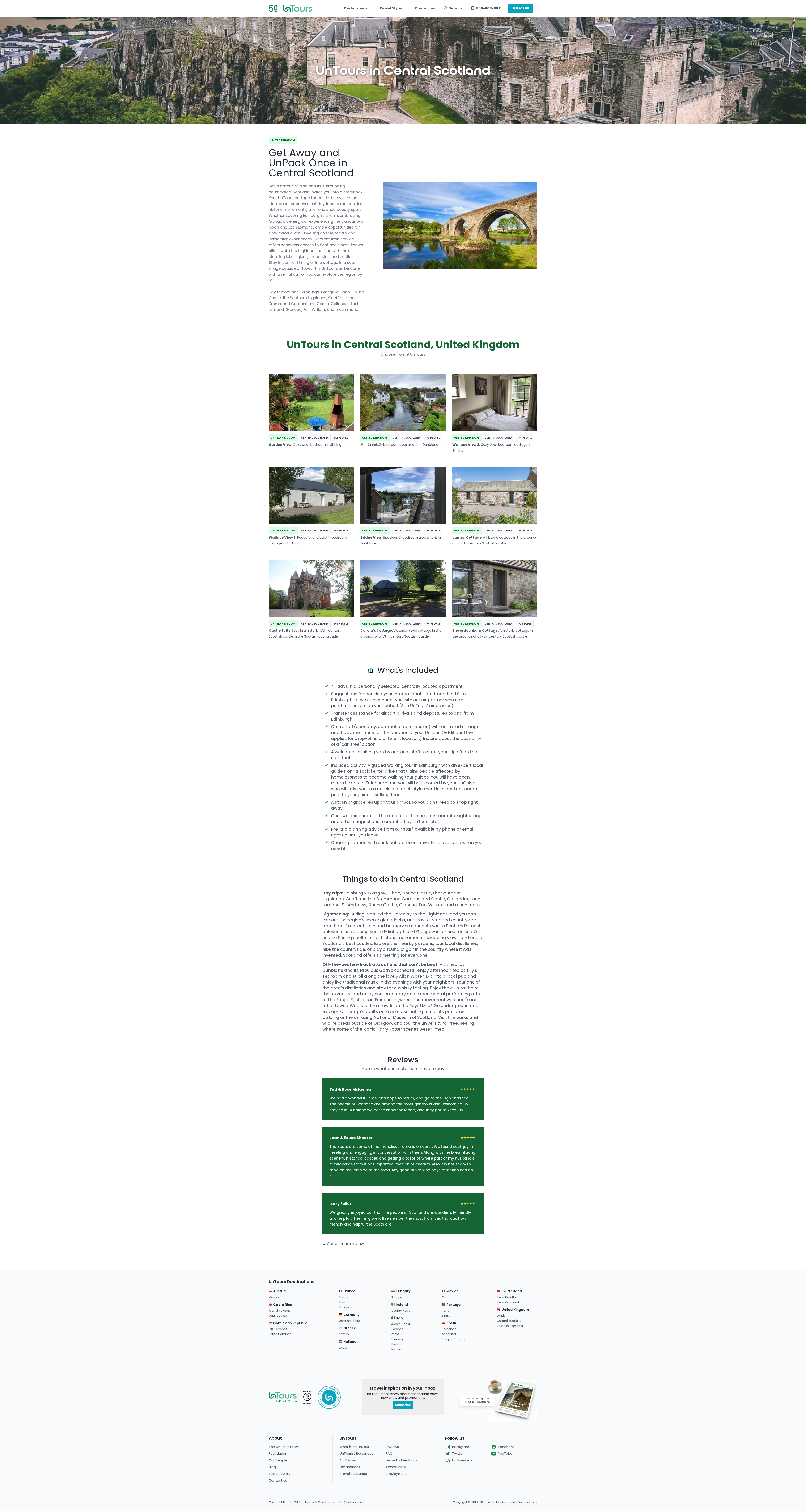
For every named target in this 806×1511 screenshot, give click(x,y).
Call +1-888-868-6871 (285, 1502)
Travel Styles (391, 8)
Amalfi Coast (400, 1324)
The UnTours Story (284, 1446)
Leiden (343, 1347)
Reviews (392, 1446)
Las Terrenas (278, 1329)
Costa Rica (282, 1304)
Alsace (343, 1297)
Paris (342, 1302)
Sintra (446, 1316)
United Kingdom (515, 1309)
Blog (272, 1467)
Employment (396, 1473)
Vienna (274, 1297)
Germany (351, 1314)
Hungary (402, 1291)
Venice (396, 1349)
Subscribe (403, 1405)
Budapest (398, 1297)
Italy (399, 1318)
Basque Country (453, 1339)
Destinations (355, 8)
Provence (346, 1307)
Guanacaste (278, 1316)
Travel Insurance (353, 1473)
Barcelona (449, 1329)
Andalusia (449, 1334)
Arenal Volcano (280, 1310)
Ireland (401, 1304)
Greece (349, 1328)
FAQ (389, 1453)
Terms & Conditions (319, 1502)
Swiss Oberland (508, 1302)
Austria (279, 1291)
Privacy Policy (527, 1502)
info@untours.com (351, 1502)
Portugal (453, 1304)
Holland (349, 1341)
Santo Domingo (280, 1334)
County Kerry (400, 1310)
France (349, 1291)
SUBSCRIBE (520, 8)
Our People (278, 1460)
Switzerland (511, 1291)
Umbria (396, 1344)
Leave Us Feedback (401, 1460)
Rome (395, 1334)
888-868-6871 (489, 8)
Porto (446, 1310)
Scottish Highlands (510, 1326)
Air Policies (348, 1460)
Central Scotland (509, 1321)
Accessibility (396, 1467)
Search (455, 8)
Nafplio (344, 1334)
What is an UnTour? (355, 1446)
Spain (451, 1323)
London (502, 1316)
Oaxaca (447, 1297)
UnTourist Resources (356, 1453)
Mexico (452, 1291)
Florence (397, 1329)
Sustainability (279, 1473)
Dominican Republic (289, 1323)
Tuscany (397, 1339)
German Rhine (349, 1321)
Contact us (425, 8)
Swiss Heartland (508, 1297)
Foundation (278, 1453)
